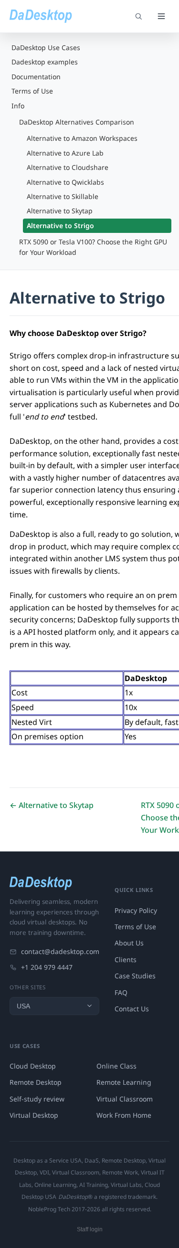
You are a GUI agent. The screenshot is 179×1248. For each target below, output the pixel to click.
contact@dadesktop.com (60, 951)
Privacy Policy (136, 910)
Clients (126, 959)
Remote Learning (123, 1082)
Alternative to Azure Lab (65, 152)
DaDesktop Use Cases (45, 47)
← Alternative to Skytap (52, 805)
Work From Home (123, 1115)
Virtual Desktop (34, 1115)
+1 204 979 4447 (47, 967)
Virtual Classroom (124, 1098)
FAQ (121, 992)
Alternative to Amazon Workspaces (82, 138)
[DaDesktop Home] (41, 16)
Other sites (28, 987)
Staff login (90, 1229)
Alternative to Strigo (60, 225)
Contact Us (132, 1008)
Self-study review (37, 1098)
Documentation (36, 76)
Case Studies (135, 975)
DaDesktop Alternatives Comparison (76, 121)
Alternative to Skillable (62, 196)
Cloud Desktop (33, 1065)
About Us (129, 942)
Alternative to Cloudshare (67, 167)
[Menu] (161, 16)
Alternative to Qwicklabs (65, 182)
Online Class (116, 1065)
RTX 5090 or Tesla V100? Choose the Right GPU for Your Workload (93, 247)
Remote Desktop (36, 1082)
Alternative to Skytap (60, 210)
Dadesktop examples (44, 61)
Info (17, 105)
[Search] (138, 16)
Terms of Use (32, 90)
